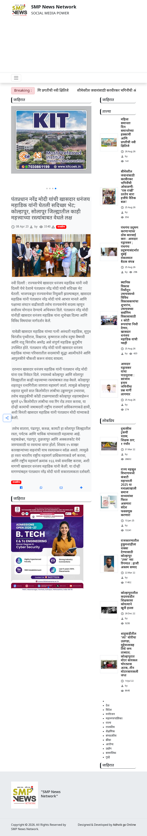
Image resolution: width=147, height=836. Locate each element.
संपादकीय (111, 736)
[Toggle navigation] (16, 77)
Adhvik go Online (124, 825)
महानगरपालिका (114, 719)
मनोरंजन (110, 714)
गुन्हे (108, 757)
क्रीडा (108, 740)
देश (107, 706)
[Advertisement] (73, 45)
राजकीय (61, 227)
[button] (47, 188)
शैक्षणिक (110, 732)
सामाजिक (111, 753)
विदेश (109, 710)
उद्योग (109, 749)
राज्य (108, 723)
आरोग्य (109, 745)
